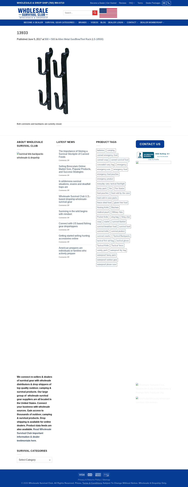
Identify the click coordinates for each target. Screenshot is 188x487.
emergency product (105, 179)
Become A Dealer (33, 22)
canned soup (102, 160)
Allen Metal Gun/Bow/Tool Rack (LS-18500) (80, 39)
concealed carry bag (105, 165)
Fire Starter (119, 188)
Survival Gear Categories (60, 22)
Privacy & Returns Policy (89, 479)
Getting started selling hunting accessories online (74, 237)
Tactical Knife (103, 245)
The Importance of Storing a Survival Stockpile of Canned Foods (74, 154)
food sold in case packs (107, 198)
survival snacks (103, 236)
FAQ (131, 3)
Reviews (122, 3)
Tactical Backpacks (121, 236)
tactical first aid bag (105, 241)
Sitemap (106, 479)
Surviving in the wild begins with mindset (73, 212)
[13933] (53, 81)
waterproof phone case (106, 264)
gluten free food (120, 203)
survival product (118, 231)
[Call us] (169, 3)
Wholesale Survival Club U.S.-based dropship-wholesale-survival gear (74, 199)
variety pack (102, 250)
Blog (103, 22)
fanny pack (101, 188)
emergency (121, 165)
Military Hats (117, 212)
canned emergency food (107, 155)
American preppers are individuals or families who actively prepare (72, 251)
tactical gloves (123, 241)
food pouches (103, 193)
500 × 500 (50, 39)
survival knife (102, 231)
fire (110, 188)
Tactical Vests (117, 245)
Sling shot (125, 217)
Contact (131, 22)
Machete (115, 207)
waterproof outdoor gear (107, 260)
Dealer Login (115, 22)
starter (106, 222)
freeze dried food (104, 203)
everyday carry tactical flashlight (111, 184)
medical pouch (103, 212)
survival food (124, 226)
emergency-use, (104, 169)
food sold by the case (120, 193)
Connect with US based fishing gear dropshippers (75, 224)
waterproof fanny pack (106, 255)
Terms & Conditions (92, 483)
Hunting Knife (103, 207)
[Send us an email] (164, 3)
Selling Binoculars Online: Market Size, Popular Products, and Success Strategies (75, 169)
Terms (140, 3)
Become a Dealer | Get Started (103, 3)
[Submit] (94, 12)
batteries (100, 150)
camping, (111, 150)
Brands (83, 22)
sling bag (115, 217)
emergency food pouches (108, 174)
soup (99, 222)
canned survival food (119, 160)
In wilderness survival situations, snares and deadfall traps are (74, 184)
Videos (94, 22)
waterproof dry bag (118, 250)
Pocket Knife (102, 217)
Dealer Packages (153, 3)
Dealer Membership (151, 22)
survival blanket (119, 222)
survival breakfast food (106, 226)
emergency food (120, 169)
